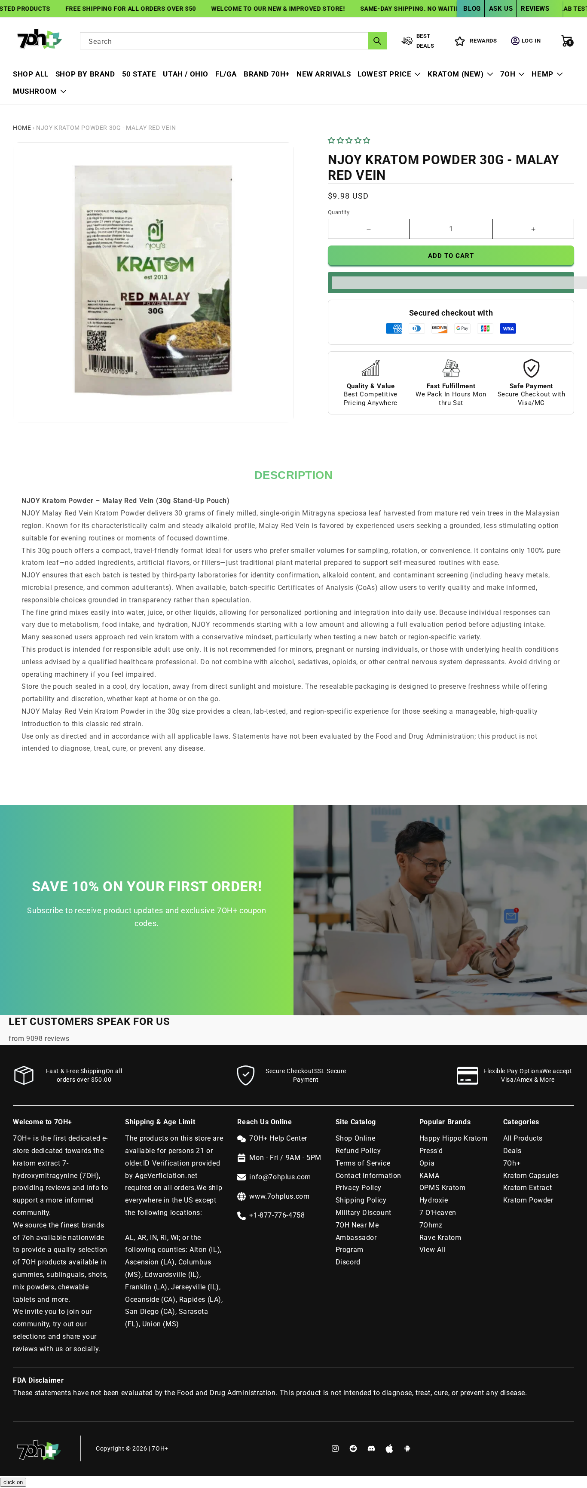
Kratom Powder (528, 1200)
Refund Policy (358, 1151)
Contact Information (368, 1176)
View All (432, 1250)
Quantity (338, 212)
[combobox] (233, 40)
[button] (350, 140)
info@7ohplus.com (280, 1177)
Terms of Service (363, 1163)
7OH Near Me (357, 1225)
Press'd (431, 1151)
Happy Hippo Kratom (453, 1138)
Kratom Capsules (531, 1176)
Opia (426, 1163)
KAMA (429, 1176)
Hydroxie (433, 1200)
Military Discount (363, 1213)
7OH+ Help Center (278, 1138)
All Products (523, 1138)
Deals (512, 1151)
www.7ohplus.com (279, 1196)
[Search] (377, 40)
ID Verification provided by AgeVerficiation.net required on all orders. (172, 1175)
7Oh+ (511, 1163)
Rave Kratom (440, 1237)
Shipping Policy (361, 1200)
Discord (348, 1262)
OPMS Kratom (442, 1188)
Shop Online (356, 1138)
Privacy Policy (359, 1188)
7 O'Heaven (437, 1213)
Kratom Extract (527, 1188)
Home (22, 127)
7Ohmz (431, 1225)
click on (13, 1482)
